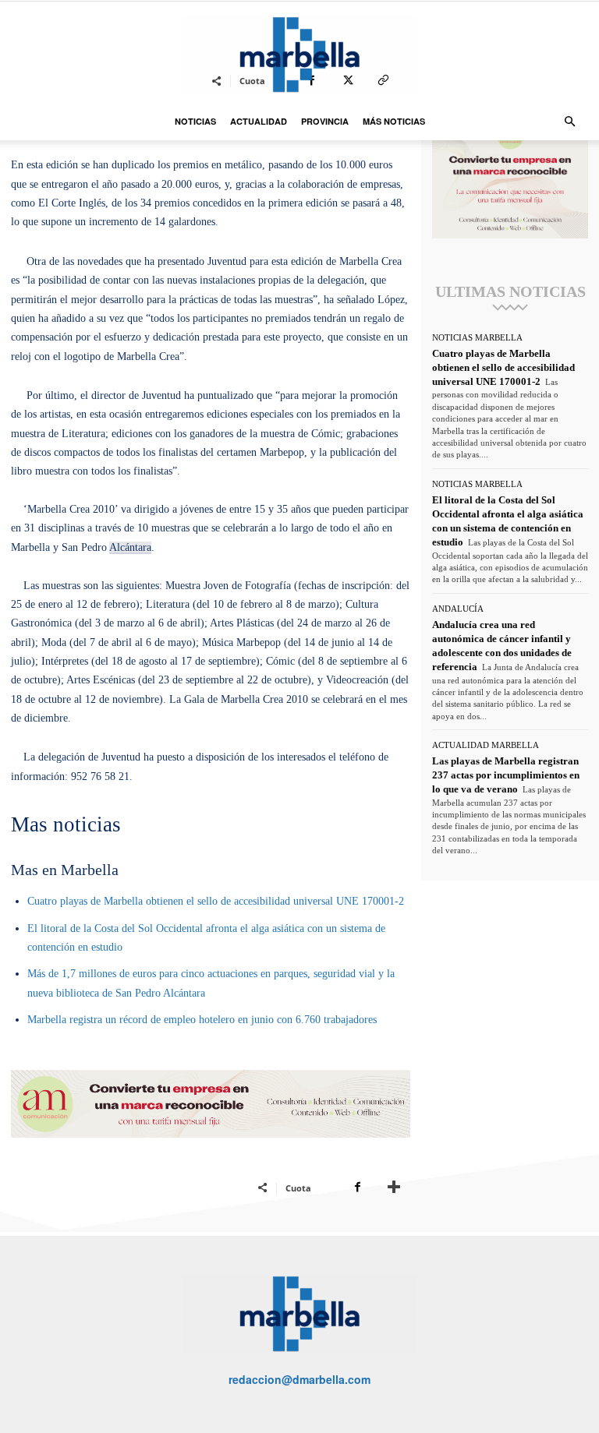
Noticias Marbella (477, 338)
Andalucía (458, 609)
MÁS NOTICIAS (394, 121)
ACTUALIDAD (258, 121)
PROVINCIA (325, 121)
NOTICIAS (195, 121)
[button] (569, 122)
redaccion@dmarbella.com (299, 1379)
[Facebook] (357, 1187)
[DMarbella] (299, 54)
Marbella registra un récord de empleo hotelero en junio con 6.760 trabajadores (202, 1019)
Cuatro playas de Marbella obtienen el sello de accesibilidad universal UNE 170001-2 (215, 901)
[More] (393, 1187)
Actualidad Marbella (485, 745)
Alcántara (130, 547)
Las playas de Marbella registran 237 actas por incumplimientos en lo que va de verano (506, 775)
